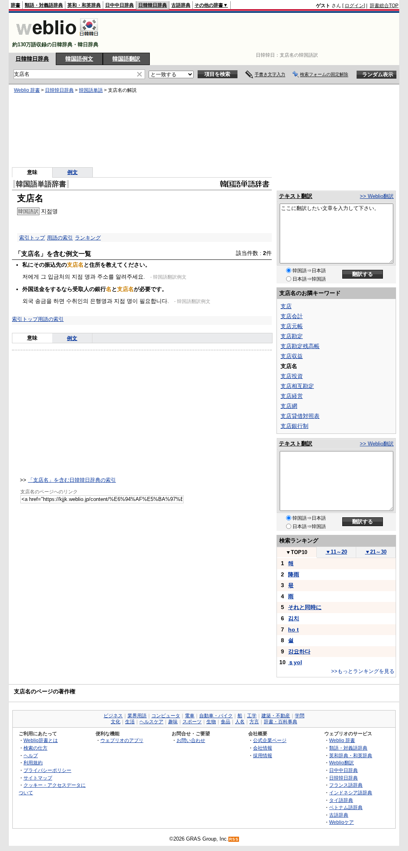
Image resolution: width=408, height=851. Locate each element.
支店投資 (291, 376)
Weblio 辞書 (27, 90)
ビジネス (113, 715)
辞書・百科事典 (280, 721)
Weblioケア (341, 822)
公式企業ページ (269, 740)
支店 (286, 306)
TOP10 (296, 552)
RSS (234, 839)
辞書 (15, 5)
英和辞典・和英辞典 (350, 755)
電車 (189, 715)
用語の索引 (60, 238)
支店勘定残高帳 (300, 346)
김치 (293, 618)
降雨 (293, 574)
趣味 (173, 721)
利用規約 (33, 762)
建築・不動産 (275, 715)
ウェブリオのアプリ (121, 740)
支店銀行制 (294, 426)
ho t (293, 629)
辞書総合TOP (384, 5)
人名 (240, 721)
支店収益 (291, 356)
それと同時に (305, 607)
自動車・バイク (216, 715)
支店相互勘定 (297, 386)
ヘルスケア (151, 721)
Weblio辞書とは (41, 740)
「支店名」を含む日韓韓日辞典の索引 (72, 480)
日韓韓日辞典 (152, 5)
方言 (254, 721)
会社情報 (262, 747)
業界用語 (137, 715)
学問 (299, 715)
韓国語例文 (79, 58)
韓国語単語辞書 (41, 184)
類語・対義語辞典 (44, 5)
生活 (130, 721)
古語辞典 (180, 5)
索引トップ (32, 238)
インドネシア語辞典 (350, 792)
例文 (72, 172)
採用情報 (262, 755)
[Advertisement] (253, 33)
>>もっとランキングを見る (362, 671)
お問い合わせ (191, 740)
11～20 (336, 552)
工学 (252, 715)
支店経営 (291, 396)
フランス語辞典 (346, 785)
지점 (46, 211)
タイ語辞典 (341, 800)
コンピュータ (165, 715)
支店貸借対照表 (300, 416)
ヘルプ (31, 755)
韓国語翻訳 (126, 58)
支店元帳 (291, 326)
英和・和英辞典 (84, 5)
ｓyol (295, 662)
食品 (225, 721)
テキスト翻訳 (295, 196)
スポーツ (192, 721)
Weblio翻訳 (341, 762)
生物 (211, 721)
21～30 (375, 552)
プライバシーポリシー (47, 770)
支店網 (288, 406)
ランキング (88, 238)
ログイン (354, 5)
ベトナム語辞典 (346, 807)
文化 (115, 721)
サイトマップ (38, 777)
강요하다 (299, 651)
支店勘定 (291, 336)
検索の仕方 (35, 747)
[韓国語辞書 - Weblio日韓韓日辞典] (57, 38)
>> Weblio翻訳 (377, 196)
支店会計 (291, 316)
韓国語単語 (91, 90)
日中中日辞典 (119, 5)
